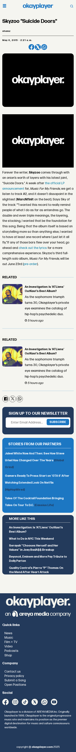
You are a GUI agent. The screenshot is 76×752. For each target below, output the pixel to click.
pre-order (30, 264)
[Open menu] (4, 6)
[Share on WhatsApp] (44, 47)
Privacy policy (14, 676)
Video (8, 646)
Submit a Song (15, 680)
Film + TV (10, 642)
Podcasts (11, 651)
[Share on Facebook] (31, 47)
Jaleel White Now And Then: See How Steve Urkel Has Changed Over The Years (34, 460)
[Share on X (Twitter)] (38, 47)
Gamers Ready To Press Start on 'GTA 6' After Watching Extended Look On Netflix (37, 482)
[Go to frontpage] (38, 6)
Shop (8, 655)
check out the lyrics (33, 248)
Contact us (12, 671)
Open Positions (15, 685)
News (8, 633)
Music (8, 637)
